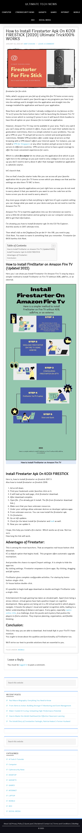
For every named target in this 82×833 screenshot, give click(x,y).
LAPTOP (12, 795)
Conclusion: (11, 258)
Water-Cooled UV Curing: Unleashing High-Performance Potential (35, 711)
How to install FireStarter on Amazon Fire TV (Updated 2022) (31, 249)
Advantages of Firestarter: (17, 255)
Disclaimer (38, 823)
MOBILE (21, 649)
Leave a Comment (46, 43)
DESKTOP (12, 775)
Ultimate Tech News (41, 4)
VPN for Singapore (21, 143)
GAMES (12, 785)
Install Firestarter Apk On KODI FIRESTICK (23, 252)
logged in (23, 664)
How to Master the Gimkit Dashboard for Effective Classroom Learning (36, 716)
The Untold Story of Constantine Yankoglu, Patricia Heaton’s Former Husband (39, 721)
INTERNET (13, 790)
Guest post (29, 823)
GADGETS (12, 780)
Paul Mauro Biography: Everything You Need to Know (30, 700)
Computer (13, 764)
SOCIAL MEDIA (14, 811)
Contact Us (48, 823)
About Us (7, 823)
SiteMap (75, 823)
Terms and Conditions (62, 823)
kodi (52, 521)
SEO (10, 806)
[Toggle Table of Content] (52, 246)
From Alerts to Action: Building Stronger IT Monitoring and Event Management (40, 705)
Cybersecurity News (16, 769)
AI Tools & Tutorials (16, 759)
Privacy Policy (17, 823)
